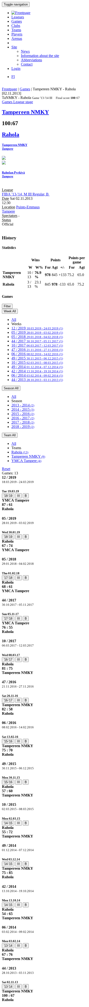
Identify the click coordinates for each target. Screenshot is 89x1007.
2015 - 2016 (22, 414)
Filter (7, 306)
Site (14, 47)
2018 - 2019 (22, 427)
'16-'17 (8, 659)
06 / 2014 (37, 375)
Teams (16, 30)
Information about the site (40, 56)
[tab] (44, 500)
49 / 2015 (37, 358)
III (18, 496)
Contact (27, 64)
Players (16, 34)
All (13, 320)
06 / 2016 (37, 354)
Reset (6, 469)
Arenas (16, 38)
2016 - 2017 (22, 418)
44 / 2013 (37, 380)
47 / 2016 (37, 350)
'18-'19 (8, 496)
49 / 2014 (37, 367)
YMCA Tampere (26, 461)
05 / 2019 (37, 332)
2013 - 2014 (22, 405)
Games (16, 21)
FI (13, 77)
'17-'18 (8, 578)
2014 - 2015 (22, 409)
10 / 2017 (37, 345)
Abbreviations (31, 60)
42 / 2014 (37, 371)
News (25, 51)
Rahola (19, 452)
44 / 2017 (37, 341)
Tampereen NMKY (28, 456)
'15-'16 (8, 741)
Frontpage (9, 89)
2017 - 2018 (22, 422)
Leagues (17, 17)
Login (15, 69)
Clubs (15, 26)
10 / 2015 (37, 362)
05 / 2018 (37, 337)
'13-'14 (8, 945)
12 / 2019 (37, 328)
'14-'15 (8, 823)
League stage (23, 102)
